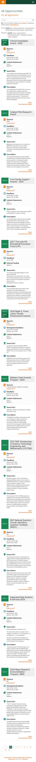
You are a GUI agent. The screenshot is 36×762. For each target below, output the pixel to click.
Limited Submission (29, 28)
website (24, 23)
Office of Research (27, 757)
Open (11, 28)
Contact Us (25, 759)
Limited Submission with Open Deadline (15, 30)
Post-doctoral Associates (14, 35)
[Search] (33, 20)
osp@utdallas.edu (14, 24)
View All (7, 28)
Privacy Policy (11, 759)
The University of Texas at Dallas (12, 757)
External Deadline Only (19, 28)
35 (5, 750)
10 (30, 747)
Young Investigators (12, 36)
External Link (10, 52)
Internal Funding (28, 30)
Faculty (14, 33)
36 (9, 750)
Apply (30, 102)
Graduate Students (21, 33)
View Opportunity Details (25, 104)
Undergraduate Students (26, 35)
